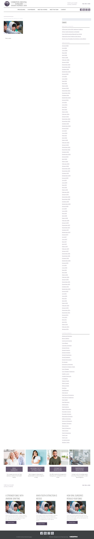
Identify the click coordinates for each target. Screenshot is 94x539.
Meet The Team (54, 9)
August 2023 (65, 128)
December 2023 (66, 119)
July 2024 (64, 102)
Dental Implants (66, 352)
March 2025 (65, 86)
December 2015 (66, 282)
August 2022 (65, 156)
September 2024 (66, 97)
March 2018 (65, 218)
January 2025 (65, 88)
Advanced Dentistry (67, 336)
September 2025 (66, 71)
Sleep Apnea (65, 426)
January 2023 (65, 145)
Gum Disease (65, 369)
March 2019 (65, 189)
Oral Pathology (65, 402)
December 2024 (66, 90)
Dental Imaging (66, 350)
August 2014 (65, 315)
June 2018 (64, 211)
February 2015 (65, 305)
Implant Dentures (66, 376)
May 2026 (64, 52)
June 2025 (64, 78)
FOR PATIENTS (31, 9)
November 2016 (66, 256)
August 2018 (65, 206)
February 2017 (65, 248)
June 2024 (64, 104)
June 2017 (64, 239)
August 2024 (65, 100)
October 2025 (65, 69)
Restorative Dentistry (67, 416)
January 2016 (65, 279)
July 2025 (64, 76)
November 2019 (66, 171)
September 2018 (66, 204)
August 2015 (65, 291)
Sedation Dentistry (66, 423)
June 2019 (64, 182)
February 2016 (65, 277)
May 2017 (64, 241)
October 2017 (65, 230)
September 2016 (66, 260)
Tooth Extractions (66, 433)
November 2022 (66, 149)
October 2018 (65, 201)
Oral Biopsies (65, 390)
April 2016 (64, 272)
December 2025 (66, 64)
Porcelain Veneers (66, 414)
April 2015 (64, 300)
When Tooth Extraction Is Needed (70, 31)
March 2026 (65, 57)
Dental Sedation (66, 357)
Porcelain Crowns (66, 411)
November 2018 (66, 199)
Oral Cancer (65, 392)
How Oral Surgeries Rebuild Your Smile (72, 34)
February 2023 (65, 142)
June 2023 (64, 133)
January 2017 (65, 251)
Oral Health (65, 400)
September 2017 (66, 232)
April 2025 (64, 83)
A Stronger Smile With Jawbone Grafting (72, 29)
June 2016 (64, 267)
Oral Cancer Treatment (68, 397)
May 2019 (64, 185)
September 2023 (66, 126)
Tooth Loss (64, 435)
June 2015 (64, 296)
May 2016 (64, 270)
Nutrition (64, 388)
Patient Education (66, 409)
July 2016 (64, 265)
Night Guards (65, 383)
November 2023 (66, 121)
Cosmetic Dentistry (67, 345)
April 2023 (64, 137)
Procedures (21, 9)
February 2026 (65, 60)
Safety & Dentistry (66, 418)
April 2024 (64, 109)
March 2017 (65, 246)
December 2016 (66, 253)
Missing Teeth (65, 381)
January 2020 (65, 166)
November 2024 (66, 93)
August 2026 (65, 45)
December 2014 (66, 310)
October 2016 (65, 258)
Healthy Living (65, 374)
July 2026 (64, 48)
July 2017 (64, 237)
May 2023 (64, 135)
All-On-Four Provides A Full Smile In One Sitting (74, 38)
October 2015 (65, 286)
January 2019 (65, 194)
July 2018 (64, 208)
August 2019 (65, 178)
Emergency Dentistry (67, 364)
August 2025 (65, 74)
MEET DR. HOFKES (42, 9)
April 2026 (64, 55)
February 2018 (65, 220)
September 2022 (66, 154)
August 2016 (65, 263)
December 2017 (66, 225)
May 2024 (64, 107)
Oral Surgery (65, 404)
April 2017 (64, 244)
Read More (11, 522)
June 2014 (64, 317)
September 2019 (66, 175)
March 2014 (65, 324)
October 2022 (65, 152)
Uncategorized (66, 440)
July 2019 (64, 180)
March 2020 (65, 161)
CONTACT (63, 9)
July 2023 (64, 130)
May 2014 (64, 319)
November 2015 (66, 284)
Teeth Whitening (66, 428)
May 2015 (64, 298)
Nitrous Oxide (65, 385)
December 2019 (66, 168)
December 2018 (66, 197)
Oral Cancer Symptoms (68, 395)
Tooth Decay (65, 430)
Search (64, 22)
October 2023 (65, 123)
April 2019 (64, 187)
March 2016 (65, 274)
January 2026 (65, 62)
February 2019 (65, 192)
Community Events (67, 340)
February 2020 (65, 163)
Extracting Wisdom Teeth (68, 366)
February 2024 (65, 114)
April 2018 (64, 215)
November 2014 (66, 312)
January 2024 (65, 116)
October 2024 (65, 95)
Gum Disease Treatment (68, 371)
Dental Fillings (65, 348)
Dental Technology (67, 359)
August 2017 (65, 234)
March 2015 (65, 303)
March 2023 (65, 140)
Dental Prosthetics (66, 355)
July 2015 (64, 293)
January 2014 (65, 329)
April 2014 (64, 322)
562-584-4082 (86, 3)
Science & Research (67, 421)
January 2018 (65, 223)
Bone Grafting (65, 338)
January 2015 (65, 308)
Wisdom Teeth (66, 442)
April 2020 (64, 159)
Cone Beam (65, 343)
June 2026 (64, 50)
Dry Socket (64, 362)
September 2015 (66, 289)
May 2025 (64, 81)
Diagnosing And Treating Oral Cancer (71, 36)
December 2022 (66, 147)
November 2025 (66, 67)
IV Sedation (65, 378)
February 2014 (65, 326)
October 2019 (65, 173)
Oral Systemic (65, 407)
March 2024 (65, 111)
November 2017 (66, 227)
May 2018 (64, 213)
